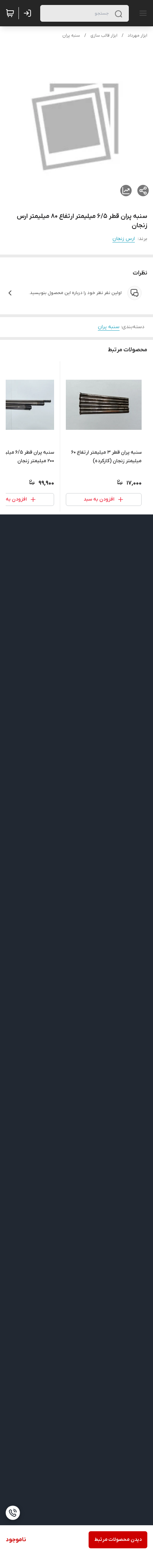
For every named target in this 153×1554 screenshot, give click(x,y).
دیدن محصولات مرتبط (118, 1539)
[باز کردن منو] (141, 13)
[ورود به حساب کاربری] (29, 13)
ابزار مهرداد (137, 35)
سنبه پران (71, 35)
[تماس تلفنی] (13, 1513)
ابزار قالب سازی (103, 35)
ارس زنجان (123, 238)
